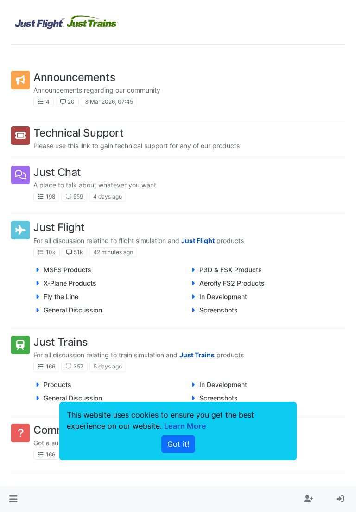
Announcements (74, 77)
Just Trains (60, 342)
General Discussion (73, 310)
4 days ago (107, 196)
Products (57, 384)
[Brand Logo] (66, 22)
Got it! (178, 444)
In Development (223, 296)
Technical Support (78, 132)
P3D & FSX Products (230, 270)
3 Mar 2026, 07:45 (109, 101)
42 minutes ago (113, 252)
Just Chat (57, 172)
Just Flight (59, 227)
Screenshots (218, 310)
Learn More (185, 426)
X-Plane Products (70, 283)
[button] (13, 499)
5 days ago (108, 366)
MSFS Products (67, 270)
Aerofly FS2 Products (232, 283)
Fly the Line (61, 296)
